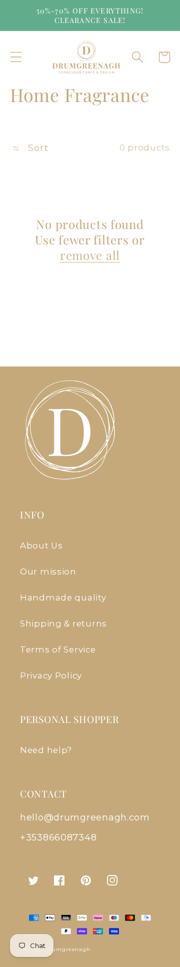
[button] (16, 57)
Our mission (48, 571)
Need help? (46, 750)
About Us (41, 545)
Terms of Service (58, 649)
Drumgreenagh (68, 949)
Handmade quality (63, 597)
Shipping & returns (63, 623)
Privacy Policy (51, 675)
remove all (90, 255)
